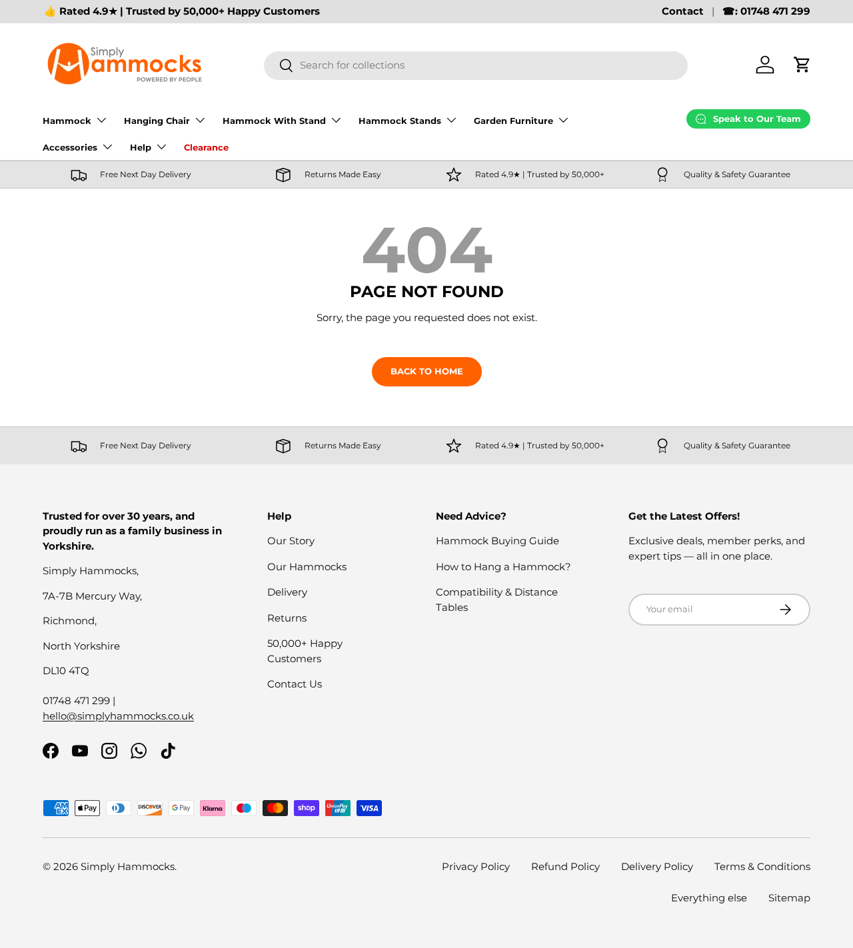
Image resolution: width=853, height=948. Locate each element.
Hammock (67, 120)
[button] (802, 64)
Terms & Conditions (762, 866)
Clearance (206, 147)
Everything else (709, 897)
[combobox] (476, 65)
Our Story (291, 540)
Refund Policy (565, 866)
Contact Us (294, 684)
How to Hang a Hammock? (503, 566)
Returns (287, 618)
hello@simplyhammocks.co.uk (118, 716)
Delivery (287, 592)
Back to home (427, 371)
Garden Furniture (513, 120)
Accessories (70, 147)
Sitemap (789, 897)
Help (140, 147)
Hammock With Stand (274, 120)
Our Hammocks (307, 566)
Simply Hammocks (128, 866)
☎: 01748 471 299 (766, 11)
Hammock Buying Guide (497, 540)
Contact (683, 11)
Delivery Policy (657, 866)
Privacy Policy (476, 866)
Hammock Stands (400, 120)
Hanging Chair (157, 120)
